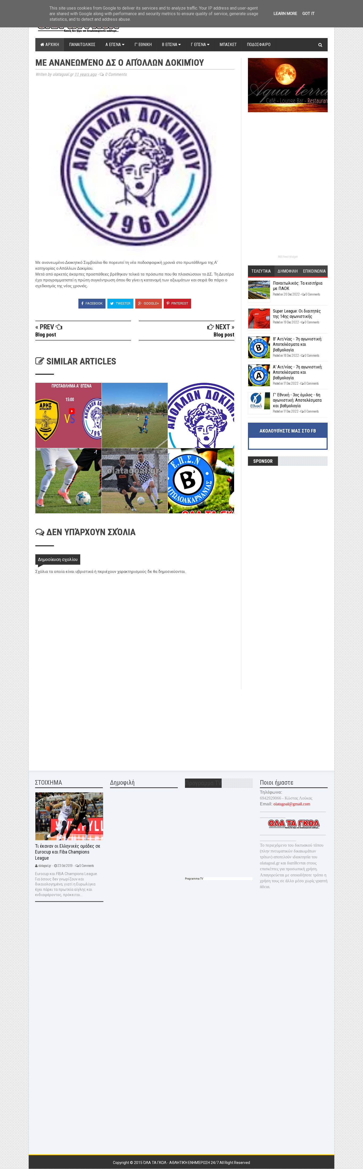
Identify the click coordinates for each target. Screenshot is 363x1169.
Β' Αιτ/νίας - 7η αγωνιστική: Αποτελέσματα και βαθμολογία (297, 344)
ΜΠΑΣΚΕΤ (228, 44)
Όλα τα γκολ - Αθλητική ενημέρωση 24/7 (181, 1162)
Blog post (45, 334)
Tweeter (122, 303)
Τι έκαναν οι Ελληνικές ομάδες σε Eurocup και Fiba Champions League (67, 852)
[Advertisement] (75, 726)
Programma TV (194, 878)
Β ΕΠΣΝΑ (170, 44)
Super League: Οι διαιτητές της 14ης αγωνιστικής (297, 313)
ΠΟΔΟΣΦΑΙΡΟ (259, 44)
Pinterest (179, 303)
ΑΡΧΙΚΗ (51, 44)
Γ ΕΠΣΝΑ (199, 44)
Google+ (151, 303)
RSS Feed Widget (288, 256)
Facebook (94, 303)
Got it (308, 13)
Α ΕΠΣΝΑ (113, 44)
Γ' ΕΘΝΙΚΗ (143, 44)
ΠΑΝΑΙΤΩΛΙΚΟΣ (82, 44)
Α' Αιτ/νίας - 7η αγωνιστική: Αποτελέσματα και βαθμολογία (297, 372)
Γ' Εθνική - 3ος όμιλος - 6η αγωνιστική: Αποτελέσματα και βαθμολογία (297, 400)
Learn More (285, 13)
